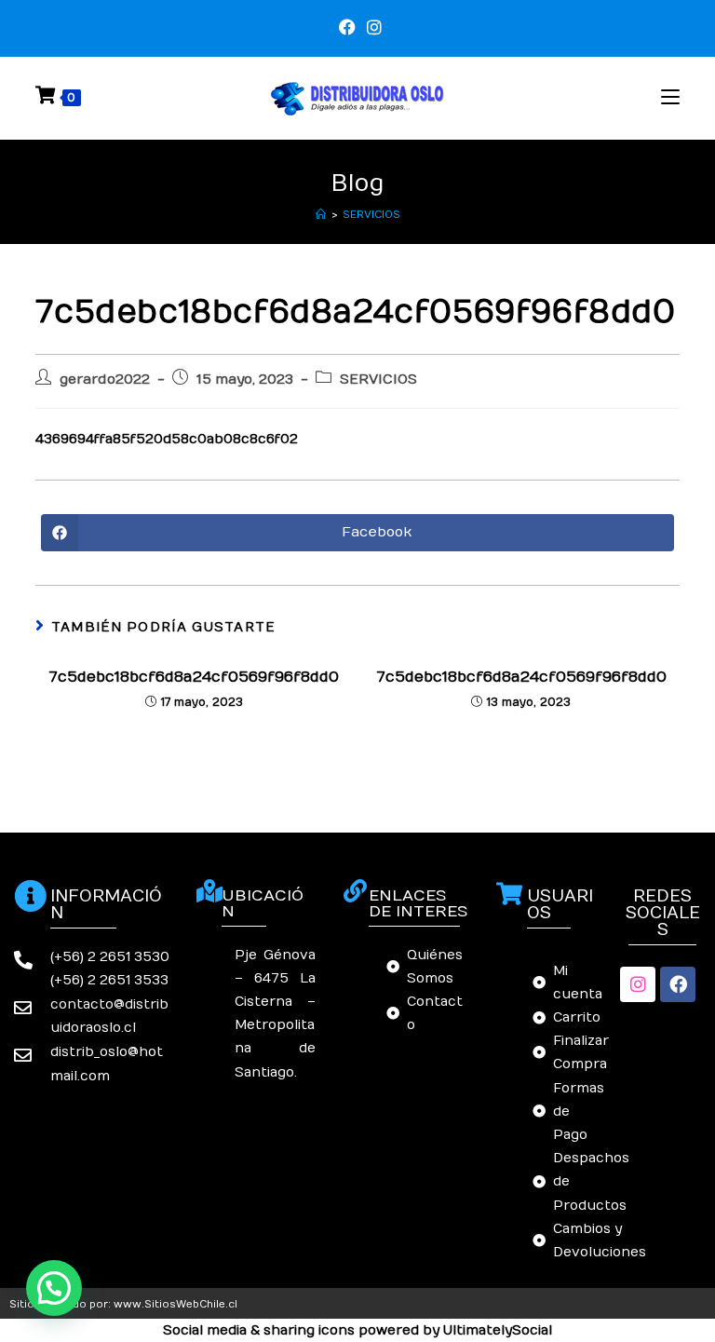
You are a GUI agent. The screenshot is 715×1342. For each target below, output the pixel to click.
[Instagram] (637, 984)
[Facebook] (677, 984)
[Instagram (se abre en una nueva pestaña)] (371, 28)
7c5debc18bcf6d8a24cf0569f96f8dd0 (193, 677)
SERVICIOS (371, 215)
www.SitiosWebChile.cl (175, 1304)
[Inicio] (321, 215)
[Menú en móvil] (670, 97)
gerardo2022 (105, 379)
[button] (54, 1288)
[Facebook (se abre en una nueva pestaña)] (347, 28)
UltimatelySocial (497, 1330)
